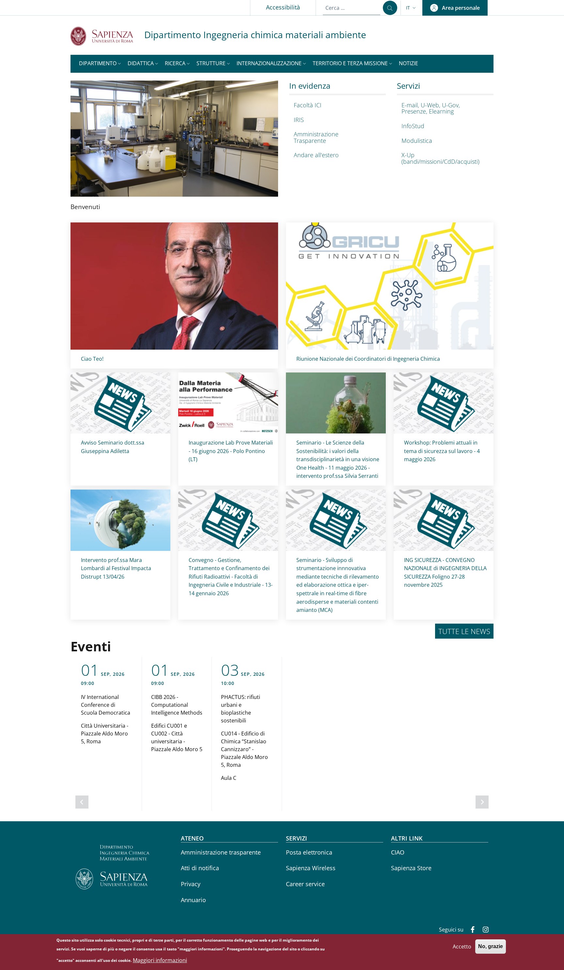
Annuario (193, 900)
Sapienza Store (411, 868)
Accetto (462, 946)
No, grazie (490, 946)
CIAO (397, 852)
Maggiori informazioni (160, 960)
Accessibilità (283, 7)
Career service (305, 884)
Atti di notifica (200, 868)
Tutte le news (464, 631)
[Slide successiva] (482, 802)
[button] (411, 7)
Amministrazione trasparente (221, 852)
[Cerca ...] (390, 8)
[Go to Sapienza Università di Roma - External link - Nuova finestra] (107, 36)
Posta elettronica (309, 852)
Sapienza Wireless (311, 868)
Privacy (190, 884)
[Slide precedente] (81, 802)
